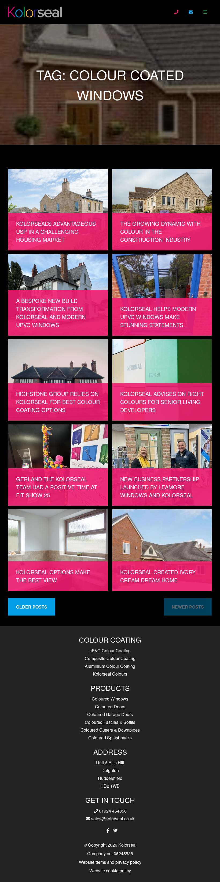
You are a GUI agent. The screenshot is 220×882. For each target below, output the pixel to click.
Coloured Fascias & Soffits (110, 722)
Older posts (31, 607)
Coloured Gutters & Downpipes (110, 730)
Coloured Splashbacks (110, 738)
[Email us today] (190, 12)
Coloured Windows (110, 699)
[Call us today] (176, 12)
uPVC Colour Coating (110, 650)
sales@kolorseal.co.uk (112, 819)
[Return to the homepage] (35, 12)
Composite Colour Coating (110, 658)
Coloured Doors (110, 706)
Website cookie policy (110, 871)
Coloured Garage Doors (110, 714)
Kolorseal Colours (110, 674)
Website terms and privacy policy (110, 862)
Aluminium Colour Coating (110, 666)
